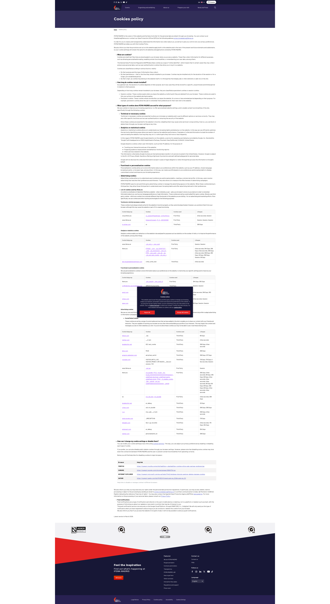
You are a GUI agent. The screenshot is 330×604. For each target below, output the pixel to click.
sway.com (125, 303)
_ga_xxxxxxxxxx (155, 251)
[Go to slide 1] (165, 536)
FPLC (155, 372)
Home (115, 29)
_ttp (163, 372)
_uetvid (151, 381)
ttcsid (160, 372)
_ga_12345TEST (161, 248)
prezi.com (125, 292)
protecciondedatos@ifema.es (183, 38)
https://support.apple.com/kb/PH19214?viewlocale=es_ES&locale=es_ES (161, 478)
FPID (147, 253)
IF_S (158, 220)
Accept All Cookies (182, 312)
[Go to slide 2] (167, 536)
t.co (123, 412)
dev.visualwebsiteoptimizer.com (132, 261)
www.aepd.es (198, 494)
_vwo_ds (160, 253)
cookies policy (178, 307)
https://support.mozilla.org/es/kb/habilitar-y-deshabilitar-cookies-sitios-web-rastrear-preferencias (170, 466)
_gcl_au (148, 368)
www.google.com (127, 418)
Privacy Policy (165, 496)
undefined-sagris (164, 377)
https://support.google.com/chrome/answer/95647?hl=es (156, 470)
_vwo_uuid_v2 (158, 281)
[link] (127, 7)
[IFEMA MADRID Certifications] (121, 530)
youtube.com (126, 359)
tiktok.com (125, 335)
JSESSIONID (165, 220)
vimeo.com (125, 299)
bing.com (125, 351)
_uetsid (167, 383)
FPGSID (148, 248)
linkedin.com (126, 423)
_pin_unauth (150, 281)
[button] (215, 7)
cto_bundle (149, 372)
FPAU (159, 379)
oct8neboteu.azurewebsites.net (132, 286)
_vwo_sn (163, 251)
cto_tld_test (150, 397)
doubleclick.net (127, 344)
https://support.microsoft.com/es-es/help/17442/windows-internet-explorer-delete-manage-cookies (171, 474)
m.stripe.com (126, 224)
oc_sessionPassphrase (153, 216)
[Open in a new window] (114, 2)
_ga (164, 253)
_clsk (147, 251)
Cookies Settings (158, 443)
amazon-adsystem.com (129, 355)
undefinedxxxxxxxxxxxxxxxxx (155, 383)
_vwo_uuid (156, 244)
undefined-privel (151, 379)
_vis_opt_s (149, 244)
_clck (153, 248)
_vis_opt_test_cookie (152, 255)
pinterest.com (126, 429)
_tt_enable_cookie (167, 379)
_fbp (147, 381)
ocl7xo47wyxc (165, 216)
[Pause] (162, 537)
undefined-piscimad (152, 377)
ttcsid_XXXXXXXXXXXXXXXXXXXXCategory (159, 375)
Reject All (147, 312)
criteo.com (125, 407)
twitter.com (125, 340)
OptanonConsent (151, 220)
